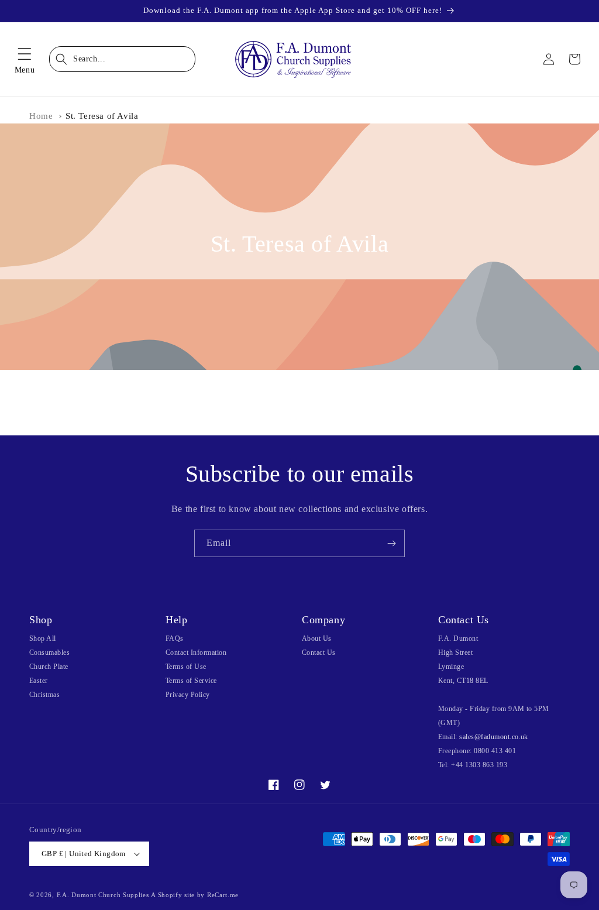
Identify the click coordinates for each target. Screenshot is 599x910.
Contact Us (319, 652)
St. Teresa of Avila (102, 116)
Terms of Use (186, 666)
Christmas (44, 695)
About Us (317, 638)
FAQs (175, 638)
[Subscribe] (391, 543)
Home (41, 116)
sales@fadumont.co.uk (493, 737)
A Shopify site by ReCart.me (195, 894)
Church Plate (48, 666)
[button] (24, 59)
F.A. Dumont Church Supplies (103, 894)
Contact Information (196, 652)
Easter (38, 681)
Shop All (42, 638)
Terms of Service (191, 681)
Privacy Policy (188, 695)
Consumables (49, 652)
